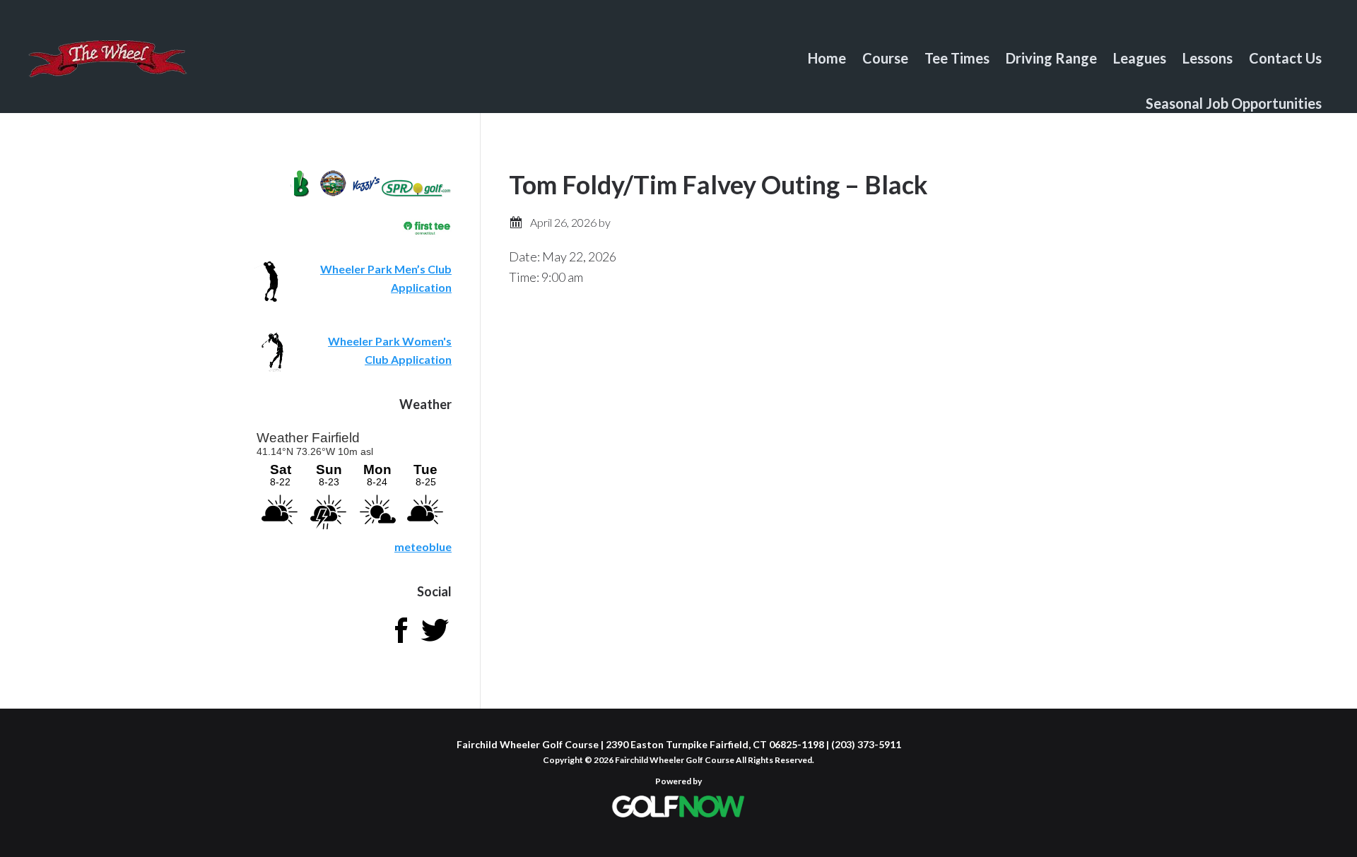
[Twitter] (435, 642)
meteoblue (423, 546)
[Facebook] (401, 642)
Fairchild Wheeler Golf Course (107, 67)
